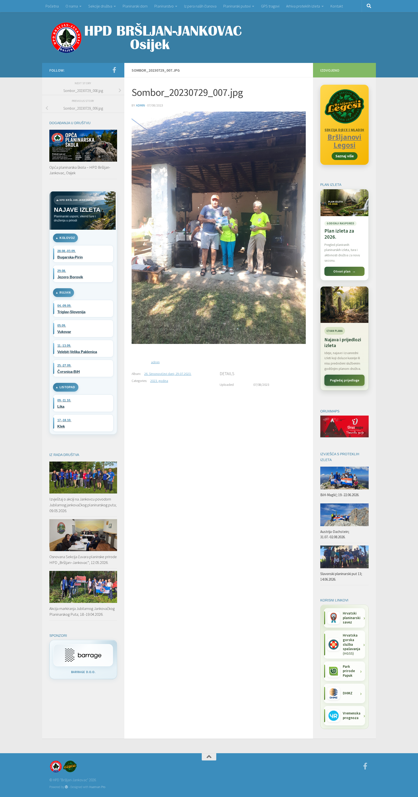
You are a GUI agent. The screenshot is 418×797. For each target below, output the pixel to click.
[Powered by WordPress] (66, 787)
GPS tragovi (270, 6)
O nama (72, 6)
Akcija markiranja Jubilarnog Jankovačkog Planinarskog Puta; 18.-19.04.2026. (82, 611)
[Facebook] (114, 70)
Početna (52, 6)
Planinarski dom (135, 6)
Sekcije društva (100, 6)
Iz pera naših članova (200, 6)
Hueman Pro (97, 787)
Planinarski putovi (237, 6)
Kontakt (336, 6)
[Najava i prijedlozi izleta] (344, 305)
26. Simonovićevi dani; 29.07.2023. (167, 374)
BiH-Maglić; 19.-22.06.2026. (339, 495)
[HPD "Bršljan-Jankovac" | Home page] (146, 37)
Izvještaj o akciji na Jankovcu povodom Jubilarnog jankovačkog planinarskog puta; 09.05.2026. (83, 504)
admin (140, 105)
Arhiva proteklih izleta (303, 6)
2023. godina (159, 381)
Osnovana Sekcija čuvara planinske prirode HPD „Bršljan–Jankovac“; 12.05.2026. (83, 559)
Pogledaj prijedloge (344, 380)
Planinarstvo (164, 6)
